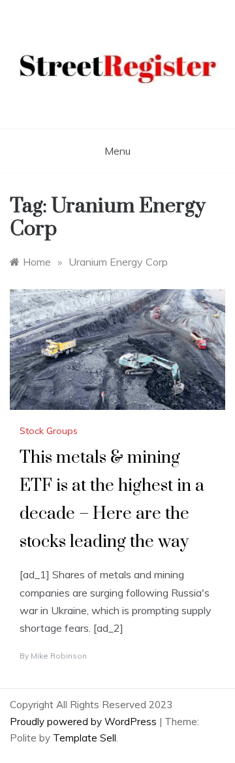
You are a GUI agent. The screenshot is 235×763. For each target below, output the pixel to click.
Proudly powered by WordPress (84, 721)
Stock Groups (49, 431)
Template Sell (84, 738)
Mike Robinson (59, 656)
